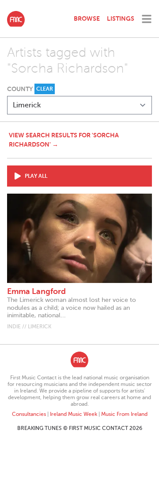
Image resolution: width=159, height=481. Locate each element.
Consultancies (29, 414)
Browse (87, 18)
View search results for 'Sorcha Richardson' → (64, 140)
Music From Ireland (124, 414)
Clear (44, 89)
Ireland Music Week (73, 414)
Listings (120, 18)
